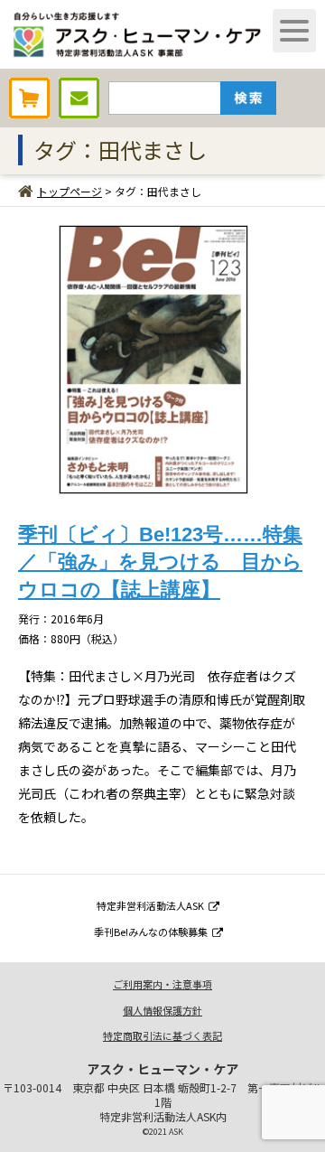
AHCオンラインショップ (29, 98)
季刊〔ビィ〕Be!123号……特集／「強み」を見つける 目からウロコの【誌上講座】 (160, 562)
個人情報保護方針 (162, 1010)
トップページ (69, 191)
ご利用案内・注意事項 (162, 984)
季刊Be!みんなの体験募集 (151, 931)
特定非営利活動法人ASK (150, 905)
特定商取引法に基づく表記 (162, 1035)
